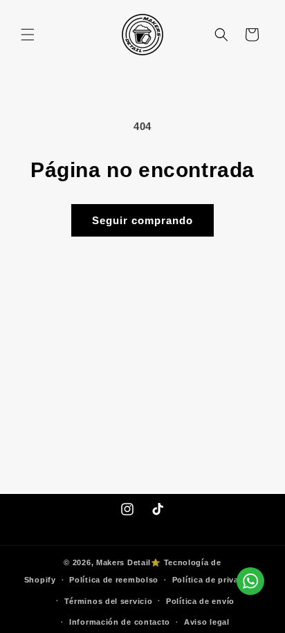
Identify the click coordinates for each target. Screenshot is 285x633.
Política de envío (200, 601)
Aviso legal (207, 622)
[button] (27, 34)
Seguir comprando (142, 220)
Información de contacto (119, 622)
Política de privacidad (216, 580)
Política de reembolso (113, 580)
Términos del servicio (108, 601)
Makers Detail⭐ (128, 562)
